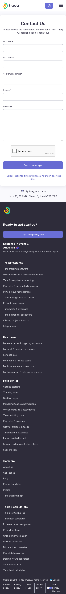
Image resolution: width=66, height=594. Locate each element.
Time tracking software (15, 268)
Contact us (9, 472)
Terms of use (28, 586)
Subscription (10, 449)
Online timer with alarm (15, 535)
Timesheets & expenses (15, 309)
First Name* (8, 41)
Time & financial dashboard (17, 314)
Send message (33, 165)
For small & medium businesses (19, 349)
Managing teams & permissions (19, 404)
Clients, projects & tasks (16, 320)
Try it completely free (33, 234)
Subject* (7, 90)
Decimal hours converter (16, 558)
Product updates (12, 484)
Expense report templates (17, 524)
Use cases (9, 337)
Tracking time (10, 392)
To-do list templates (14, 512)
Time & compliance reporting (18, 280)
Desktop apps (10, 398)
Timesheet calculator (14, 570)
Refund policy (39, 586)
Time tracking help (13, 495)
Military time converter (15, 547)
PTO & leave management (17, 291)
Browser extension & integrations (20, 444)
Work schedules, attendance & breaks (23, 274)
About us (8, 467)
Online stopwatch (12, 541)
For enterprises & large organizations (22, 343)
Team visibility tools (13, 415)
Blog (5, 478)
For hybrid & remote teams (17, 360)
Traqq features (13, 262)
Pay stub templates (13, 553)
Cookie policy (6, 586)
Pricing (6, 490)
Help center (10, 380)
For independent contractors (18, 366)
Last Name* (8, 57)
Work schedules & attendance (19, 409)
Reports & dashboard (14, 438)
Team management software (18, 297)
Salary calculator (12, 564)
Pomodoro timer (11, 530)
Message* (8, 106)
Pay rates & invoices (14, 421)
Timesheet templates (14, 518)
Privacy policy (17, 586)
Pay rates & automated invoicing (20, 286)
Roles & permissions (13, 303)
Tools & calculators (15, 506)
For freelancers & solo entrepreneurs (22, 372)
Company (9, 461)
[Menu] (60, 6)
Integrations (9, 326)
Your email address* (12, 74)
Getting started (11, 386)
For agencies (10, 354)
